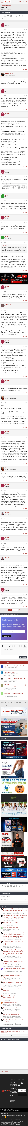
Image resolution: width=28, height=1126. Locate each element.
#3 (26, 95)
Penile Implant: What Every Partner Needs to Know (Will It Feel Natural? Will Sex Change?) (15, 909)
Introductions (6, 930)
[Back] (20, 2)
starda (5, 680)
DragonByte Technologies (11, 1122)
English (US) (5, 1113)
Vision (5, 688)
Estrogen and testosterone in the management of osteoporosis (12, 1013)
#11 (26, 346)
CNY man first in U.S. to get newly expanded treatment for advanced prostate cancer (15, 916)
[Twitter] (22, 1083)
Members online (6, 1029)
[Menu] (2, 2)
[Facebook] (19, 1083)
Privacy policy (19, 1115)
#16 (26, 490)
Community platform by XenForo (13, 1119)
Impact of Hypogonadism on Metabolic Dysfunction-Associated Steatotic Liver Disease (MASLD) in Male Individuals (13, 934)
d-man (3, 9)
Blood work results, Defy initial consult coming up (13, 694)
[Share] (24, 30)
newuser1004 (10, 1031)
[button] (2, 646)
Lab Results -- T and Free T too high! (15, 678)
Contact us (3, 1115)
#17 (26, 518)
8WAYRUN (18, 1124)
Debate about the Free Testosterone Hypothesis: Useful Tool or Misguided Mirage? (13, 961)
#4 (26, 119)
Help (24, 1115)
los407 (5, 667)
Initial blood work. (9, 672)
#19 (26, 563)
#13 (26, 402)
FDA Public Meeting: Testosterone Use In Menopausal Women (14, 996)
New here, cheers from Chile (10, 927)
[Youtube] (19, 1085)
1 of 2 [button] (9, 610)
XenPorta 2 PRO (4, 1124)
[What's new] (23, 2)
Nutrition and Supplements (9, 993)
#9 (26, 291)
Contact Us (11, 1110)
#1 (26, 29)
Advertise (17, 1110)
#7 (26, 222)
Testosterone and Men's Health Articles (12, 939)
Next (14, 610)
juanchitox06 (4, 1032)
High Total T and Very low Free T (14, 666)
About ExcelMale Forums (12, 1100)
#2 (26, 79)
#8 (26, 242)
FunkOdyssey (22, 1031)
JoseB (5, 696)
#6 (26, 200)
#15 (26, 473)
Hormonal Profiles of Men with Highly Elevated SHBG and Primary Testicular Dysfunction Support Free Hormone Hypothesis (13, 952)
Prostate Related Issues (8, 920)
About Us (6, 1110)
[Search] (26, 2)
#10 (26, 310)
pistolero (6, 673)
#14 (26, 437)
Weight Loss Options (8, 980)
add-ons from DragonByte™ (18, 1121)
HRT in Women (6, 1000)
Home (2, 1117)
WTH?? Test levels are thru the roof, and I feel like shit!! (15, 686)
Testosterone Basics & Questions (10, 986)
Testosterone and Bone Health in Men (13, 1007)
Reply (26, 69)
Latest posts (4, 906)
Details (18, 1122)
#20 (26, 594)
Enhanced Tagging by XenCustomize (9, 1123)
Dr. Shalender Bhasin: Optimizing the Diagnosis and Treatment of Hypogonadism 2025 (14, 943)
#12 (26, 386)
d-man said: (4, 245)
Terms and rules (11, 1115)
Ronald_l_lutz (4, 1031)
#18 (26, 543)
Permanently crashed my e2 (10, 1002)
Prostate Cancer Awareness (10, 922)
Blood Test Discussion (12, 667)
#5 (26, 176)
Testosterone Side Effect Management (12, 1005)
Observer (16, 1031)
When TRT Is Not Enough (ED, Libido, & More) (13, 913)
